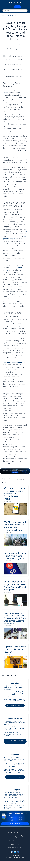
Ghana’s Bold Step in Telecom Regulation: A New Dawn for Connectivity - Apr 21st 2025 (15, 759)
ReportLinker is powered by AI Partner (15, 836)
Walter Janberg (16, 44)
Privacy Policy (15, 844)
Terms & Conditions (15, 841)
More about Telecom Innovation (15, 705)
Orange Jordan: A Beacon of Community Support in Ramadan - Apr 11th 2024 (14, 734)
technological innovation (12, 389)
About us (15, 829)
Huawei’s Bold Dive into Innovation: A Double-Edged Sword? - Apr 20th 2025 (14, 700)
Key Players (15, 790)
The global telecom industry (14, 362)
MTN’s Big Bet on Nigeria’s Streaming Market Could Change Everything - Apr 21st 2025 (14, 722)
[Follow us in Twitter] (15, 852)
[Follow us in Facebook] (11, 852)
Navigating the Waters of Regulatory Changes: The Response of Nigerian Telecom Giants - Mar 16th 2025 (14, 770)
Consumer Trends (15, 718)
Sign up (17, 6)
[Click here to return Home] (15, 2)
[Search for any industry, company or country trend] (4, 11)
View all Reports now (15, 823)
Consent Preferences (15, 847)
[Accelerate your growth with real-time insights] (15, 471)
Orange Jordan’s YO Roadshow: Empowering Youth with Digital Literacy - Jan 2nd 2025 (15, 728)
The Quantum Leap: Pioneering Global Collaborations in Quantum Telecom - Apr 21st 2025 (14, 687)
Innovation (15, 683)
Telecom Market (15, 20)
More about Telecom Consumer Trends (15, 741)
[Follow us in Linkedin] (18, 852)
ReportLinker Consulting (15, 832)
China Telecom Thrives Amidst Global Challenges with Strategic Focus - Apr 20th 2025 (14, 807)
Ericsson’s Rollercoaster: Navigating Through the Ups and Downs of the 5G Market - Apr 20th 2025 (14, 801)
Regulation (15, 755)
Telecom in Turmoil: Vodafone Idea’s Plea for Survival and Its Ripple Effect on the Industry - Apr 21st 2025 (15, 765)
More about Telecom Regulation (15, 777)
